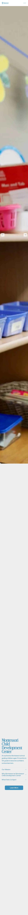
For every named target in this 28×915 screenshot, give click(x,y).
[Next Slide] (25, 234)
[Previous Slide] (2, 234)
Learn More (14, 788)
